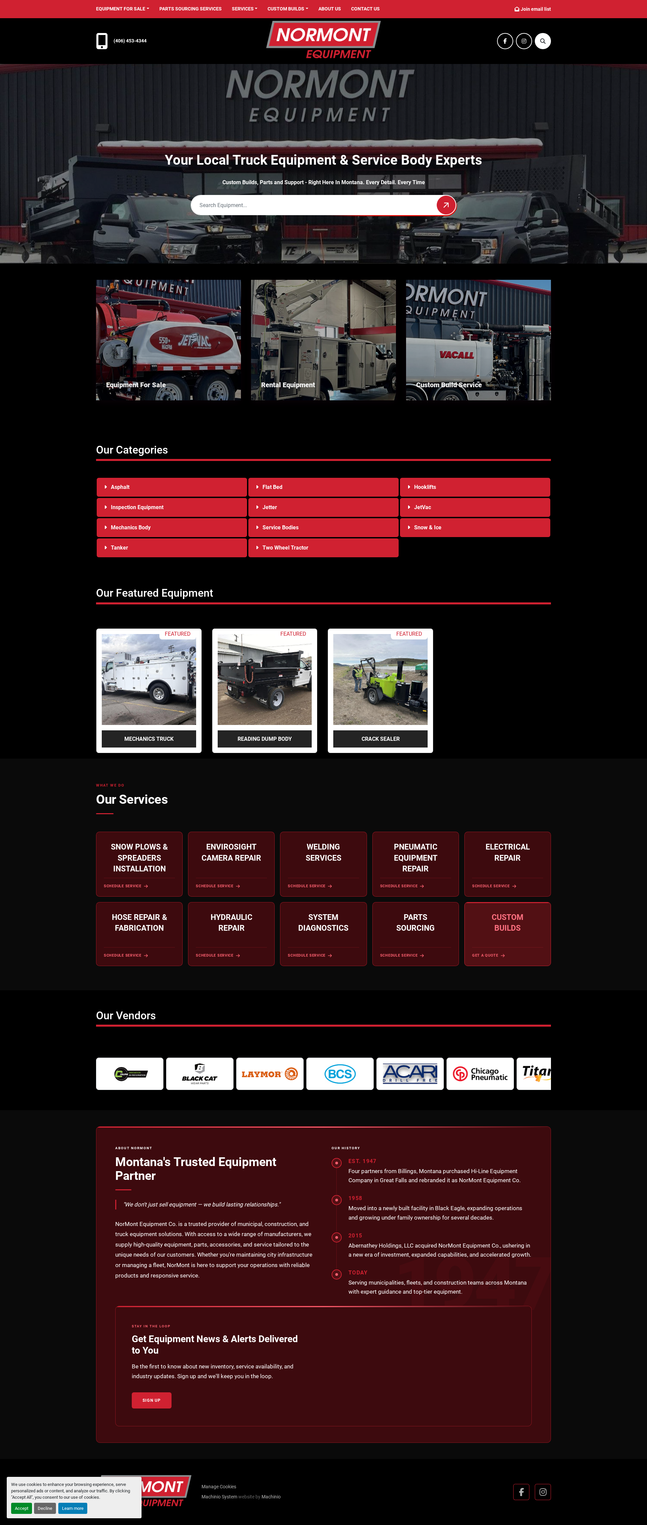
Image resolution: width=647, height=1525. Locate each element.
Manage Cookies (219, 1486)
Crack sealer (381, 739)
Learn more (73, 1508)
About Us (329, 8)
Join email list (536, 9)
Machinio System (219, 1496)
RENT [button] (272, 391)
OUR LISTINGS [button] (129, 391)
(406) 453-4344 (130, 41)
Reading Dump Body (265, 739)
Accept (21, 1508)
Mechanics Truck (149, 739)
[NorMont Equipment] (143, 1492)
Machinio (271, 1496)
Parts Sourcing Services (190, 8)
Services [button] (243, 8)
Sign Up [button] (152, 1400)
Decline (45, 1508)
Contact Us (365, 8)
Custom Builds (286, 8)
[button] (122, 8)
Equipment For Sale (120, 8)
